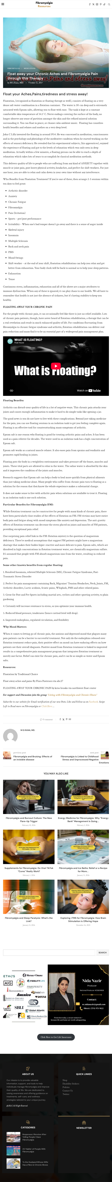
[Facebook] (90, 4)
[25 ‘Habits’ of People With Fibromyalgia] (13, 1150)
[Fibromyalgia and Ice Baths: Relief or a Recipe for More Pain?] (83, 847)
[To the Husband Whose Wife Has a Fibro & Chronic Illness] (13, 1163)
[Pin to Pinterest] (67, 719)
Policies (66, 1087)
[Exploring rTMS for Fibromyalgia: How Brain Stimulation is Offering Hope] (83, 897)
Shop (65, 1080)
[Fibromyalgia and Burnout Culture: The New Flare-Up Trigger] (29, 797)
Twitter (66, 1094)
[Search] (109, 4)
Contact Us (68, 1090)
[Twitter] (93, 4)
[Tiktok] (104, 4)
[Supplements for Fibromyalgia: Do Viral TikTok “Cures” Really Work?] (29, 847)
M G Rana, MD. (16, 82)
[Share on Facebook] (60, 719)
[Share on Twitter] (63, 719)
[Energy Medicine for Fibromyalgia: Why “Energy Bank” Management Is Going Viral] (83, 797)
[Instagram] (97, 4)
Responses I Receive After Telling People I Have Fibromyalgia (34, 1137)
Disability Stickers (71, 1083)
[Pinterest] (101, 4)
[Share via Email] (70, 719)
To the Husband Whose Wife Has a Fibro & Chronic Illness (35, 1163)
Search (103, 952)
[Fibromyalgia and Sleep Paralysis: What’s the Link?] (29, 897)
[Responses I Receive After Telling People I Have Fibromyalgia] (13, 1137)
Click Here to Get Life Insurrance (56, 1037)
